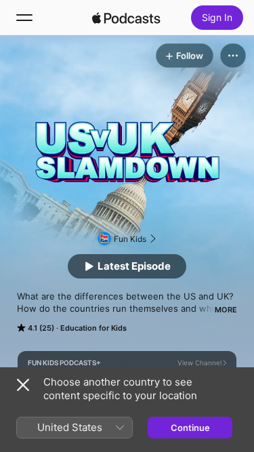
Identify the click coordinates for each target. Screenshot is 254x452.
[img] (127, 17)
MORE (226, 309)
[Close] (23, 385)
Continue (190, 427)
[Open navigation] (24, 18)
